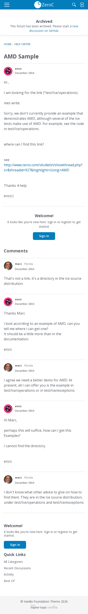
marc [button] (18, 264)
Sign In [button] (44, 236)
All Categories (13, 562)
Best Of (9, 581)
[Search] (74, 4)
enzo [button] (18, 69)
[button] (8, 71)
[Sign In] (82, 4)
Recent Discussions (17, 568)
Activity (9, 574)
